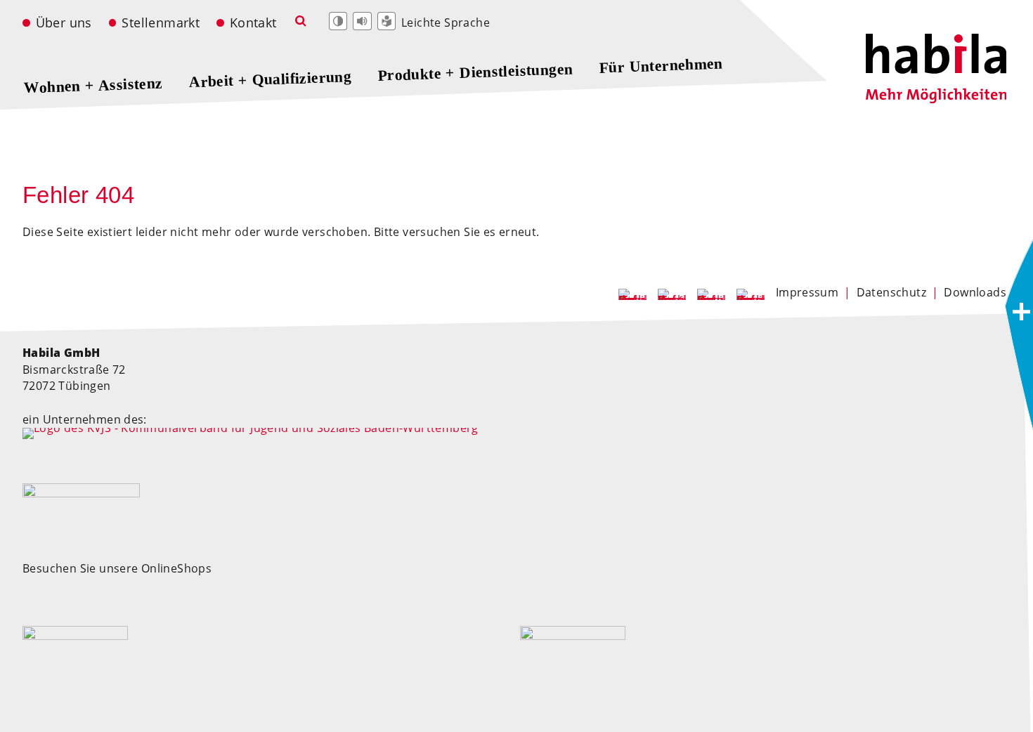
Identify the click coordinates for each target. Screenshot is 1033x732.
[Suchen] (300, 22)
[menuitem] (64, 23)
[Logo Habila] (936, 99)
